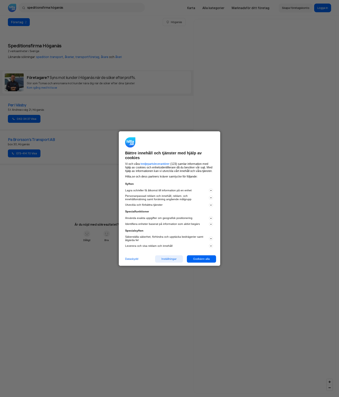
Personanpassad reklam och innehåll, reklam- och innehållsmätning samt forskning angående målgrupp (158, 197)
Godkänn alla (201, 258)
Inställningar (169, 258)
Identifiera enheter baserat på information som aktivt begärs (162, 224)
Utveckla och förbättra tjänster (144, 204)
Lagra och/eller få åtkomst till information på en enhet (158, 190)
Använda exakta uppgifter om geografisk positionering (158, 218)
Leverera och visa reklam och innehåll (148, 245)
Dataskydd (131, 258)
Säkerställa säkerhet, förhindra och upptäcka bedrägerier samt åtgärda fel (164, 238)
